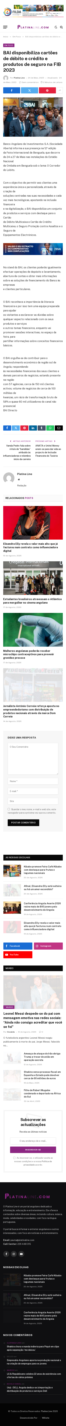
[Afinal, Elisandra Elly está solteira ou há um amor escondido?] (12, 890)
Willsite (45, 1418)
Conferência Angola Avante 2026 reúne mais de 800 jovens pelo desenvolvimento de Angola (42, 906)
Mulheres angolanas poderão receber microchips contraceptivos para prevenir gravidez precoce (28, 654)
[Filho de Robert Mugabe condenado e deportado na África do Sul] (12, 1094)
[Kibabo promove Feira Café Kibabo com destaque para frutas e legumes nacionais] (12, 871)
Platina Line (19, 78)
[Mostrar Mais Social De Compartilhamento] (60, 90)
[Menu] (5, 27)
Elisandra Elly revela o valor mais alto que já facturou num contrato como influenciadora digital (30, 547)
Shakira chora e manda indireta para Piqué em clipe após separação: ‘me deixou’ (33, 1348)
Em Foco (8, 45)
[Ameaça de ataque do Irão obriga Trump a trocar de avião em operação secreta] (12, 1058)
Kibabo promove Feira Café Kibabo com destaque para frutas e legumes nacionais (43, 869)
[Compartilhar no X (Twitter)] (29, 90)
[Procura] (61, 27)
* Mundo (9, 1007)
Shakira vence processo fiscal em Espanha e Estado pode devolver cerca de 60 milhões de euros (42, 1075)
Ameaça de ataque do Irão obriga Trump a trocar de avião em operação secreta (42, 1056)
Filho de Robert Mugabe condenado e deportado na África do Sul (42, 1093)
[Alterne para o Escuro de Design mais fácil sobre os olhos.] (56, 27)
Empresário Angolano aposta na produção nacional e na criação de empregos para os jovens (34, 1362)
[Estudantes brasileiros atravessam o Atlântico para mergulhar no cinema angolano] (33, 578)
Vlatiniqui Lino (14, 1343)
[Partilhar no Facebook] (11, 90)
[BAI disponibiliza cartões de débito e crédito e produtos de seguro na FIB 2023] (33, 117)
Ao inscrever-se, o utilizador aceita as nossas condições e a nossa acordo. (33, 1161)
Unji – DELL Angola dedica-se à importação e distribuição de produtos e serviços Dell (30, 1389)
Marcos (10, 1370)
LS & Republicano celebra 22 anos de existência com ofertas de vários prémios (34, 1376)
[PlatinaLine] (33, 27)
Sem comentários (30, 82)
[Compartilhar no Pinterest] (47, 90)
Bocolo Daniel (14, 1384)
